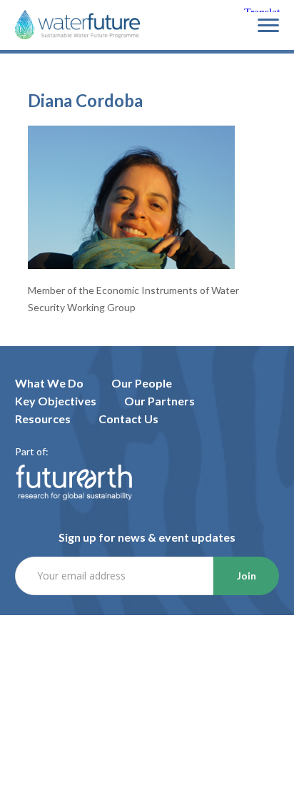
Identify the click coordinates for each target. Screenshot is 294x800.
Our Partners (159, 400)
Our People (141, 383)
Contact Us (128, 418)
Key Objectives (55, 400)
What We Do (49, 383)
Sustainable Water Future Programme (77, 25)
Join (246, 575)
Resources (43, 418)
